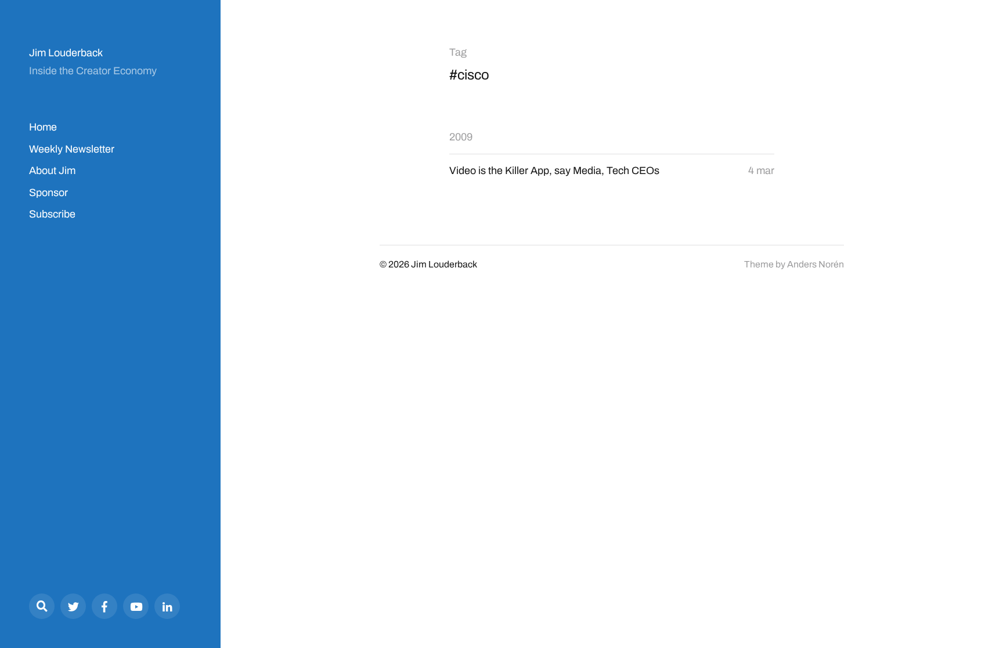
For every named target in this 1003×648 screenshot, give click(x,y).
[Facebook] (104, 606)
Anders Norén (815, 264)
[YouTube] (136, 606)
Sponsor (48, 192)
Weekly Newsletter (71, 149)
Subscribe (52, 214)
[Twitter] (73, 606)
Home (43, 127)
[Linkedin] (167, 606)
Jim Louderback (66, 53)
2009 (460, 137)
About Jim (52, 170)
